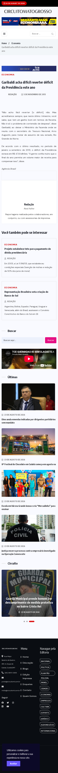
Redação (11, 258)
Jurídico (45, 719)
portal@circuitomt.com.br (11, 682)
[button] (24, 621)
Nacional (45, 661)
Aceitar (13, 763)
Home (4, 43)
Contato (27, 690)
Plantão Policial (45, 674)
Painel (44, 682)
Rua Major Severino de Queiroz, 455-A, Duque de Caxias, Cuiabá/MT (8, 662)
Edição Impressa (27, 676)
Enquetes (27, 684)
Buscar (51, 340)
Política (45, 667)
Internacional (48, 731)
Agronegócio (47, 725)
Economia (16, 43)
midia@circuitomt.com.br (11, 690)
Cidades (44, 688)
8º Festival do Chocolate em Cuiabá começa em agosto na (29, 464)
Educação (28, 662)
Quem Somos (29, 696)
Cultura (45, 707)
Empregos (46, 701)
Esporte (45, 713)
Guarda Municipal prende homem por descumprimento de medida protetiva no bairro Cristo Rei (29, 602)
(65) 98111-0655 (10, 673)
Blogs (25, 668)
